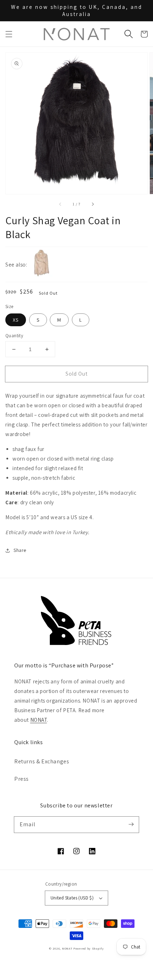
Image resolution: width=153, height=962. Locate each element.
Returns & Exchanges (41, 761)
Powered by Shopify (88, 948)
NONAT (38, 719)
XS (16, 320)
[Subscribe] (131, 824)
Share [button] (20, 550)
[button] (9, 34)
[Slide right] (92, 204)
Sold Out (76, 373)
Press (21, 779)
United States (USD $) (72, 898)
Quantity (14, 336)
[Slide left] (60, 204)
